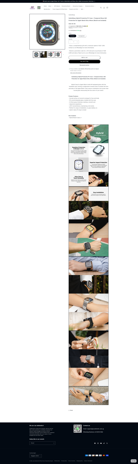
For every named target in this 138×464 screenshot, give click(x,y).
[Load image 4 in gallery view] (58, 54)
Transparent (81, 35)
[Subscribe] (53, 443)
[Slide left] (31, 54)
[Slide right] (63, 54)
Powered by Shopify (49, 460)
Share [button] (71, 410)
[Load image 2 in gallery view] (43, 54)
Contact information (88, 460)
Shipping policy (80, 460)
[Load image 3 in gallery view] (51, 54)
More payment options (84, 65)
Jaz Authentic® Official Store (39, 460)
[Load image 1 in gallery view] (36, 54)
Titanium (72, 35)
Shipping (71, 27)
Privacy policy (64, 460)
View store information (75, 72)
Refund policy (57, 460)
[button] (50, 6)
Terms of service (71, 460)
